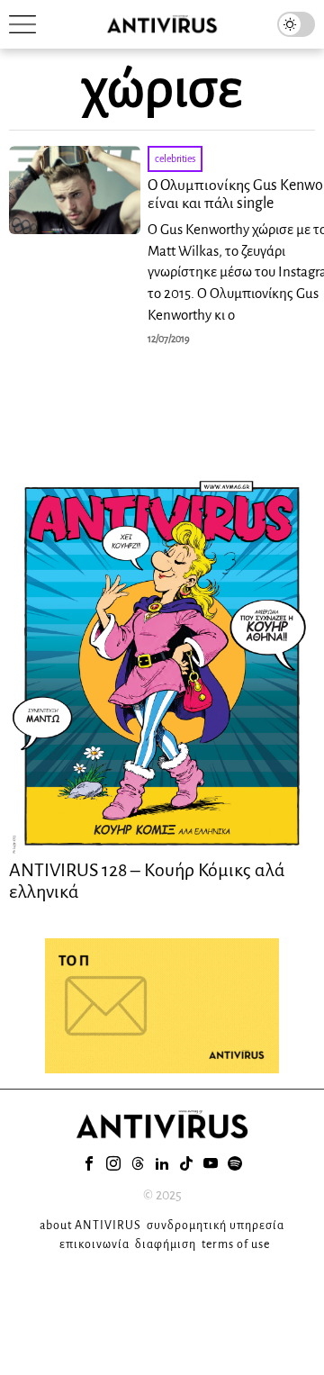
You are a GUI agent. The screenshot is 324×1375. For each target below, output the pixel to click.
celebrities (175, 158)
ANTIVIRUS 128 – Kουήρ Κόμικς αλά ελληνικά (147, 880)
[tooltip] (89, 1163)
